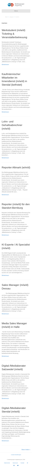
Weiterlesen (5, 64)
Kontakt (22, 463)
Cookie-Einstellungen (16, 454)
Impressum (15, 463)
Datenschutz (7, 463)
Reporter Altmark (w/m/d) (16, 167)
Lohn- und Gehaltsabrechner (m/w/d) (12, 125)
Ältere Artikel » (26, 449)
